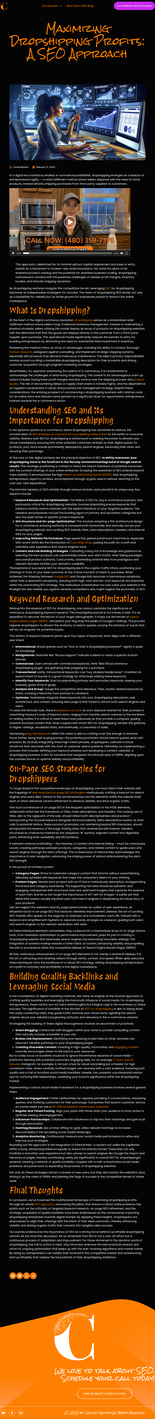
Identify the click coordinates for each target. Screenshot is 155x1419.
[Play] (13, 253)
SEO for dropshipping (98, 1009)
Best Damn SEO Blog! (80, 6)
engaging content (126, 1047)
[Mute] (121, 253)
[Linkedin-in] (21, 1413)
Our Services (50, 6)
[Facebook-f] (12, 1413)
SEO (107, 288)
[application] (69, 222)
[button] (70, 222)
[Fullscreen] (126, 253)
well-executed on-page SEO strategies (58, 792)
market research (20, 352)
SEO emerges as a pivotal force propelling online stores (69, 434)
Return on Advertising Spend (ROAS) (87, 475)
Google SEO (61, 576)
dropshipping (84, 320)
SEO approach (44, 1204)
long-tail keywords (38, 733)
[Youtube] (3, 1413)
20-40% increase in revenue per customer (80, 1107)
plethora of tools (70, 710)
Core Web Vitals (81, 542)
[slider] (67, 253)
